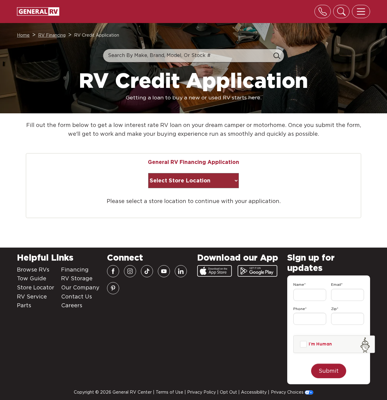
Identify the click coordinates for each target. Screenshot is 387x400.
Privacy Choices (288, 392)
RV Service (32, 296)
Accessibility (254, 392)
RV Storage (77, 278)
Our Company (80, 287)
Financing (75, 269)
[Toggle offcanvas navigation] (361, 11)
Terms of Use (169, 392)
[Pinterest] (113, 288)
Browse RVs (33, 269)
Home (23, 35)
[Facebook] (113, 271)
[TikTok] (147, 271)
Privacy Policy (201, 392)
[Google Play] (257, 271)
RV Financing (52, 35)
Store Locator (35, 287)
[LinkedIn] (181, 271)
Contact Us (76, 296)
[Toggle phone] (322, 11)
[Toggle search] (341, 11)
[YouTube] (164, 271)
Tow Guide (31, 278)
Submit (329, 371)
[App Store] (214, 271)
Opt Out (228, 392)
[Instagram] (130, 271)
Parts (24, 305)
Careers (71, 305)
